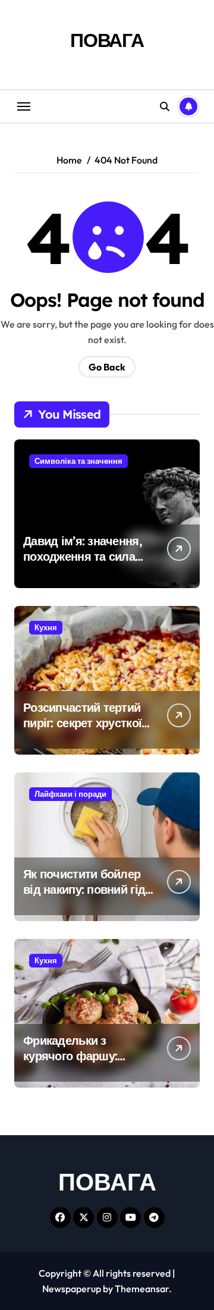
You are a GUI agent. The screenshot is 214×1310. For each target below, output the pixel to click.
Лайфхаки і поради (70, 794)
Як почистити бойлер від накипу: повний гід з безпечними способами (88, 889)
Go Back (107, 367)
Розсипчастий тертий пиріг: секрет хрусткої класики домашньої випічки (82, 730)
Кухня (45, 627)
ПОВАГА (107, 40)
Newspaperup (71, 1289)
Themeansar (142, 1289)
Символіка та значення (78, 461)
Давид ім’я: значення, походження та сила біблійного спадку (82, 556)
